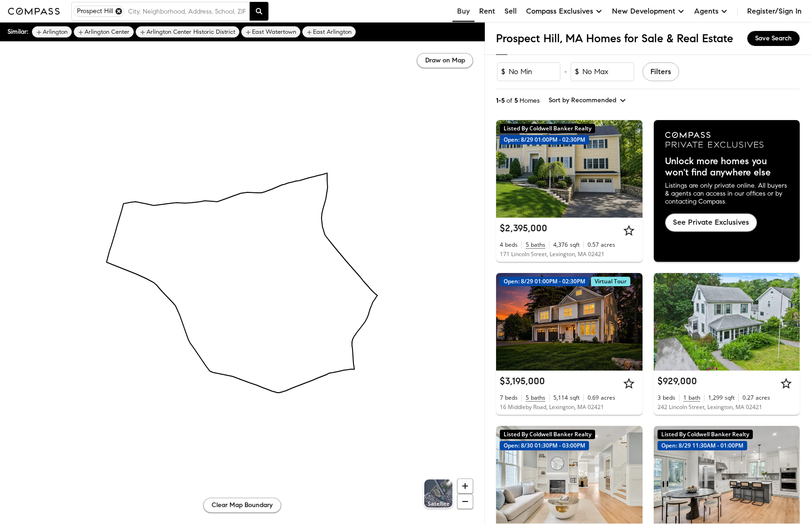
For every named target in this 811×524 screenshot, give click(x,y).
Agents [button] (706, 11)
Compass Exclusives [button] (559, 11)
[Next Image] (631, 168)
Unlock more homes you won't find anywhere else (718, 167)
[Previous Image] (507, 168)
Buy (463, 11)
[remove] (118, 11)
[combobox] (186, 11)
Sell (511, 11)
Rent (487, 11)
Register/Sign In (774, 11)
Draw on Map (445, 60)
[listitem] (52, 32)
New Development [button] (643, 11)
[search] (259, 11)
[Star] (629, 230)
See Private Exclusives (711, 222)
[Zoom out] (465, 501)
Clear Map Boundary (242, 505)
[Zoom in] (465, 486)
